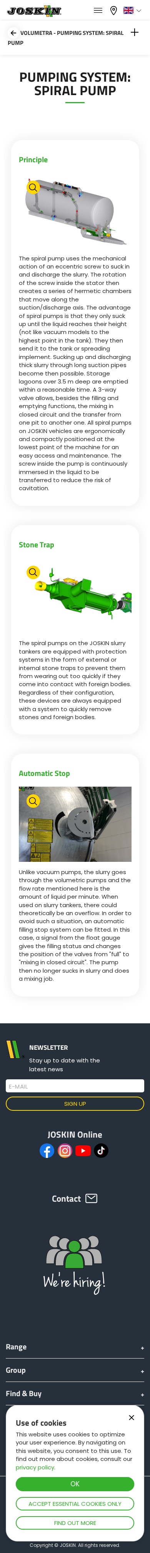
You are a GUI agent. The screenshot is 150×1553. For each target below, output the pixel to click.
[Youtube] (83, 1150)
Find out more (75, 1523)
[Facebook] (47, 1150)
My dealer (114, 10)
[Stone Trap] (75, 596)
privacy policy (35, 1467)
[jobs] (98, 10)
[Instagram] (65, 1150)
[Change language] (133, 10)
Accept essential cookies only (75, 1504)
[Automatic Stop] (75, 825)
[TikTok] (101, 1150)
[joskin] (34, 15)
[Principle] (75, 211)
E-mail (18, 1086)
